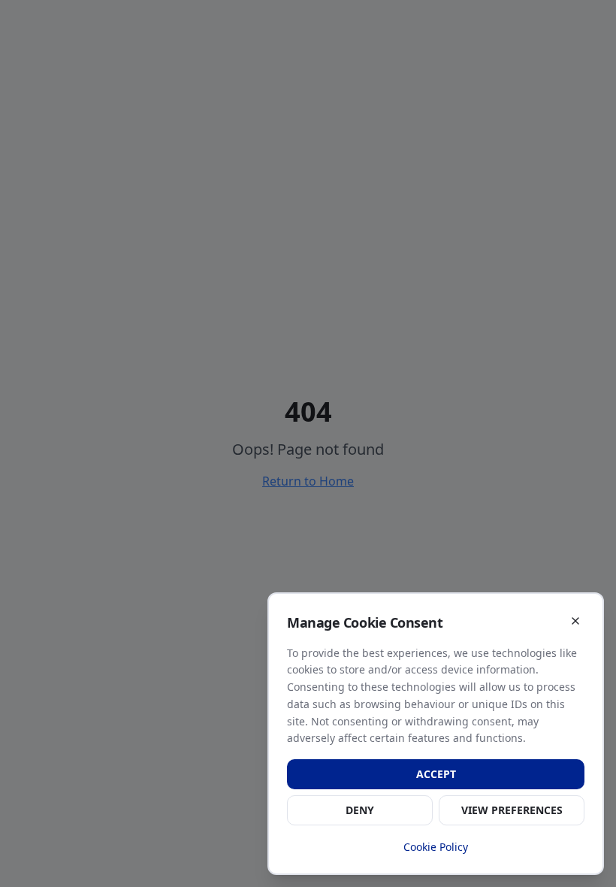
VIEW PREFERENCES (512, 810)
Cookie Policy (435, 847)
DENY (360, 810)
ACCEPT (436, 774)
